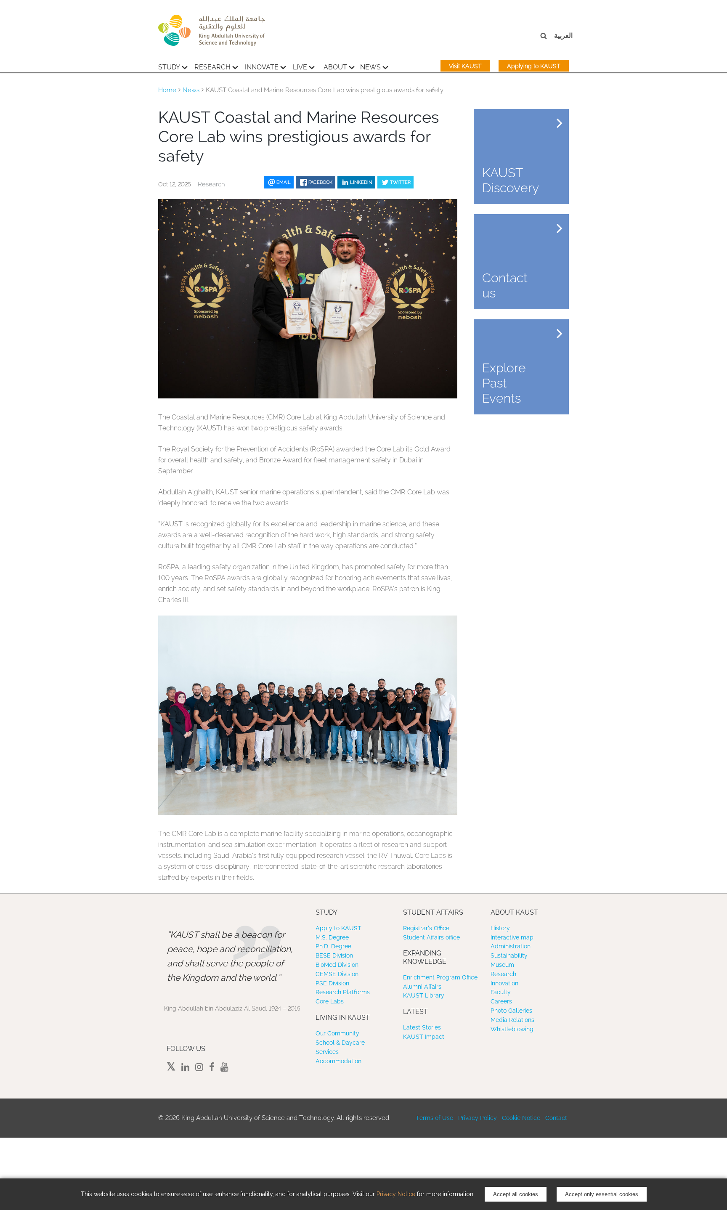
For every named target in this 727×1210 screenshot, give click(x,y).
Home (167, 90)
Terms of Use (434, 1117)
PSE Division (332, 983)
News (370, 67)
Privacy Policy (477, 1117)
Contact (556, 1117)
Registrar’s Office (426, 928)
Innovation (504, 983)
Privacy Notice (396, 1194)
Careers (501, 1001)
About (335, 67)
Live (300, 67)
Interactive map (512, 937)
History (500, 928)
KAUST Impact (423, 1036)
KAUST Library (423, 995)
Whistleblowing (512, 1029)
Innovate (262, 67)
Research (212, 67)
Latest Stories (422, 1027)
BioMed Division (337, 964)
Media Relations (512, 1019)
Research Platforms (343, 992)
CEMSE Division (337, 974)
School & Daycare (340, 1042)
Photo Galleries (511, 1010)
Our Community (337, 1033)
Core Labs (330, 1001)
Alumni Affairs (422, 986)
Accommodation (338, 1061)
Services (327, 1051)
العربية (563, 36)
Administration (511, 946)
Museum (502, 964)
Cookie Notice (521, 1117)
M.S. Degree (332, 937)
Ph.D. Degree (333, 946)
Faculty (501, 992)
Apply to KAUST (338, 928)
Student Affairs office (431, 937)
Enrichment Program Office (440, 977)
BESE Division (334, 955)
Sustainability (509, 955)
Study (169, 67)
